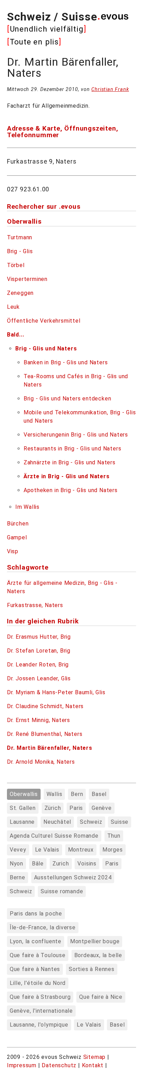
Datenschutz (59, 1065)
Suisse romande (62, 891)
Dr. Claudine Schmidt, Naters (45, 706)
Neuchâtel (57, 822)
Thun (113, 835)
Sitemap (94, 1057)
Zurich (60, 863)
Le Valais (47, 849)
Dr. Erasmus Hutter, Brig (39, 636)
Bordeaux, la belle (98, 955)
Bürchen (18, 523)
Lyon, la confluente (35, 941)
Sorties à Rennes (92, 969)
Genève (102, 808)
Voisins (86, 863)
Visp (12, 551)
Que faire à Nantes (35, 969)
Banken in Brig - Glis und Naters (66, 362)
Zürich (52, 808)
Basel (99, 794)
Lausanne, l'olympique (39, 1024)
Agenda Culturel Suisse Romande (54, 835)
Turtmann (19, 237)
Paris (76, 808)
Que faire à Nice (101, 997)
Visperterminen (27, 279)
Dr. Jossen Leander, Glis (39, 678)
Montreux (81, 849)
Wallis (54, 794)
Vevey (18, 849)
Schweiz (91, 822)
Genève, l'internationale (41, 1010)
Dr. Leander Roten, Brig (38, 664)
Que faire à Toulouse (38, 955)
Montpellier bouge (95, 941)
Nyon (16, 863)
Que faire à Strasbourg (40, 997)
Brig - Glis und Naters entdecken (67, 398)
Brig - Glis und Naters (46, 348)
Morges (112, 849)
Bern (77, 794)
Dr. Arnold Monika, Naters (41, 761)
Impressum (22, 1065)
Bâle (38, 863)
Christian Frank (110, 89)
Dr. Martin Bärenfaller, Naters (49, 748)
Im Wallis (27, 507)
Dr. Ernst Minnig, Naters (38, 720)
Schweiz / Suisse (52, 16)
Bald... (15, 334)
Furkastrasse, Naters (35, 605)
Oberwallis (24, 794)
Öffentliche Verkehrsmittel (44, 320)
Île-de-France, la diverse (43, 927)
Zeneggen (20, 293)
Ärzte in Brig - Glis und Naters (67, 476)
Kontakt (93, 1065)
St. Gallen (23, 808)
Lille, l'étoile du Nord (38, 983)
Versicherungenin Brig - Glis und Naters (76, 434)
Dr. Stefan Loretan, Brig (38, 650)
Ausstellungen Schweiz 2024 (73, 877)
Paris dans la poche (36, 913)
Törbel (16, 265)
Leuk (13, 307)
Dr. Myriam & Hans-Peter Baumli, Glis (56, 692)
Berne (17, 877)
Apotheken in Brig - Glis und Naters (71, 490)
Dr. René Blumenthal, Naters (45, 734)
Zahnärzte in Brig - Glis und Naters (70, 462)
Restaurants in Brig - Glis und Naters (72, 448)
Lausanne (22, 822)
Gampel (17, 537)
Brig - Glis (20, 251)
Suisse (119, 822)
